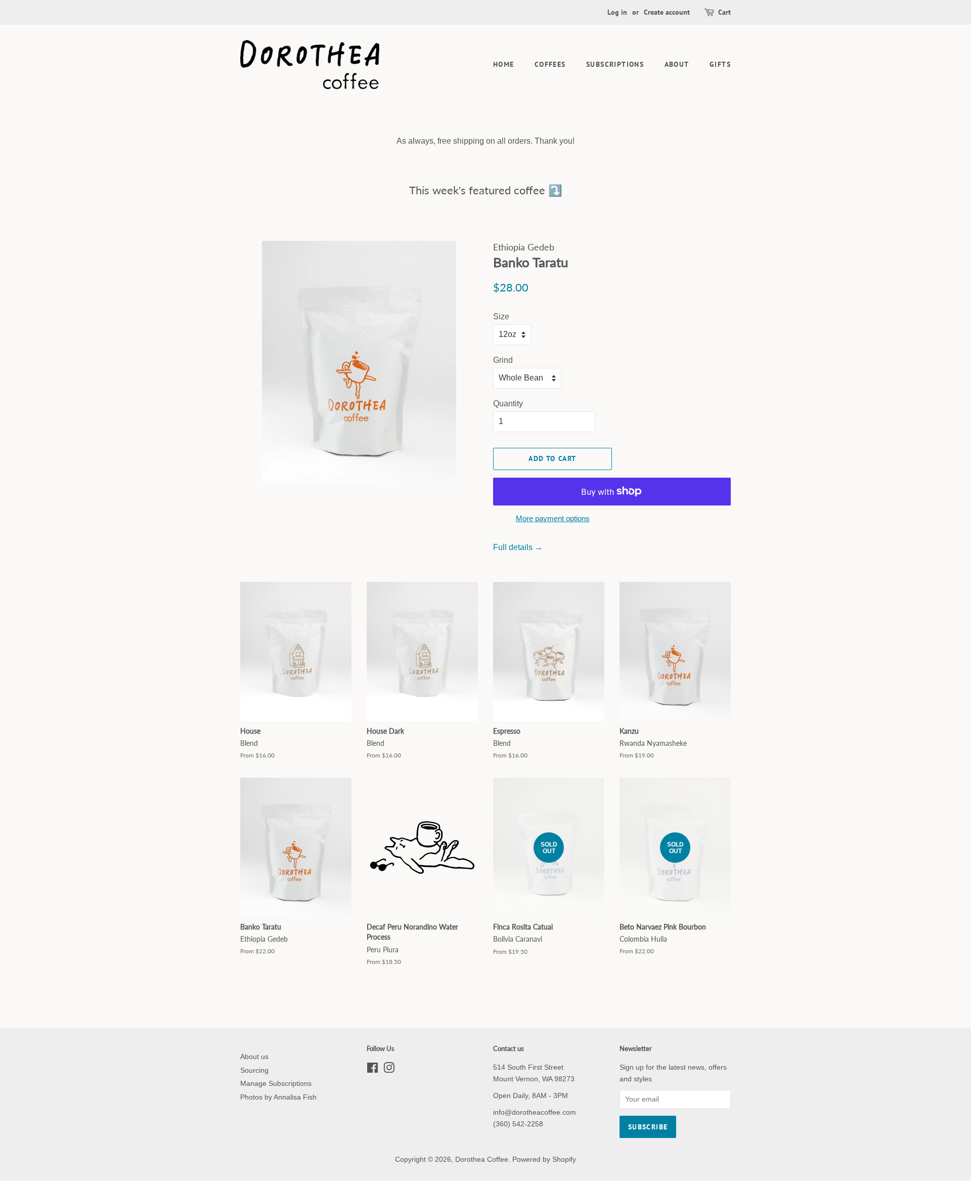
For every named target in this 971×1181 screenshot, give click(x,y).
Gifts (720, 64)
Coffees (550, 64)
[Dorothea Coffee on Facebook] (372, 1070)
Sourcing (254, 1070)
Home (503, 64)
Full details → (518, 547)
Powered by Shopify (544, 1159)
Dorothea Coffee (481, 1159)
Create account (667, 12)
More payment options (553, 518)
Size (501, 316)
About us (254, 1057)
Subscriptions (615, 64)
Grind (503, 360)
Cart (724, 12)
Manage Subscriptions (276, 1083)
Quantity (508, 403)
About (677, 64)
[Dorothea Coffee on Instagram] (388, 1070)
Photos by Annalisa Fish (278, 1097)
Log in (617, 12)
